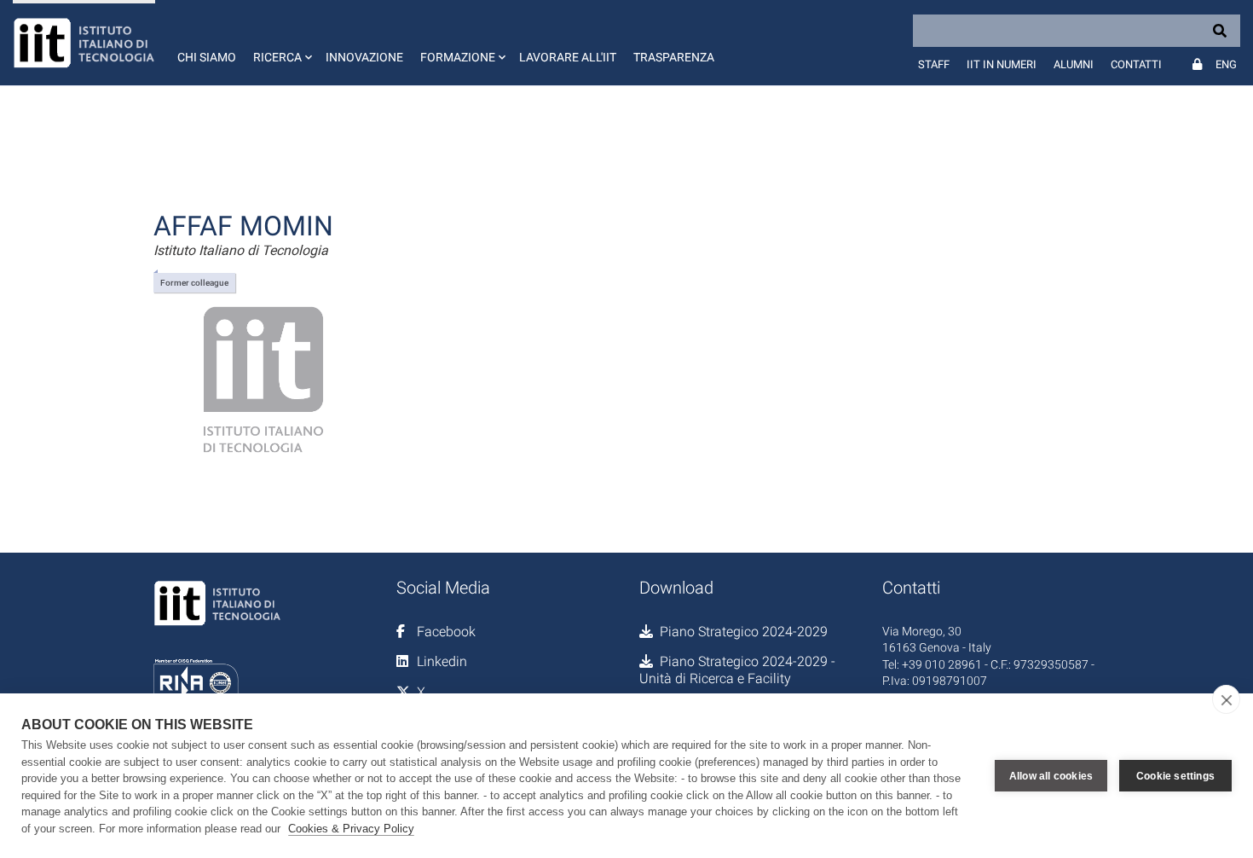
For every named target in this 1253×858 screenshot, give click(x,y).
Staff (934, 64)
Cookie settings (1175, 776)
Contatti (1136, 64)
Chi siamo (206, 57)
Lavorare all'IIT (567, 57)
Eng (1226, 64)
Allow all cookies (1051, 776)
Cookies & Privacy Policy (351, 828)
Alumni (1074, 64)
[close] (1226, 699)
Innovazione (364, 57)
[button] (281, 42)
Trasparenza (673, 57)
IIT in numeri (1001, 64)
